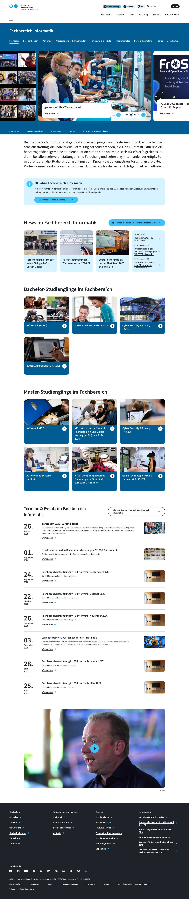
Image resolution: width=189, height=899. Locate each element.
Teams (160, 40)
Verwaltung (14, 838)
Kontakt (106, 884)
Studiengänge (102, 817)
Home (11, 20)
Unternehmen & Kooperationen (95, 131)
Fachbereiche (102, 822)
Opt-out (51, 884)
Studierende (14, 131)
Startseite (14, 40)
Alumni (72, 131)
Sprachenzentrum (61, 822)
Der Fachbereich (30, 40)
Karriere (13, 843)
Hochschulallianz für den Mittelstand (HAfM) (156, 823)
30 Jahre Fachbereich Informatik (54, 199)
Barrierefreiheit (15, 884)
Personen (46, 40)
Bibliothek (57, 817)
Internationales (172, 14)
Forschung (144, 14)
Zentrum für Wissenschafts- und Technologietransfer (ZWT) (154, 851)
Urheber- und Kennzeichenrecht (21, 889)
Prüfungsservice (103, 827)
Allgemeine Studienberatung (109, 833)
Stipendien (101, 848)
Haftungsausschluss (70, 884)
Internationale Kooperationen (153, 837)
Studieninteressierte (35, 131)
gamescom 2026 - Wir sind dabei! (144, 239)
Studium (120, 14)
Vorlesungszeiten (104, 843)
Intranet (130, 6)
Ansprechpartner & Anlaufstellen (71, 40)
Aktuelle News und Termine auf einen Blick (136, 222)
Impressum (90, 884)
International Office (62, 827)
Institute (57, 833)
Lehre (131, 14)
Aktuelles (13, 817)
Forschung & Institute (100, 40)
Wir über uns (15, 827)
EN (142, 6)
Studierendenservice (105, 838)
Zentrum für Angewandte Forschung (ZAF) (156, 843)
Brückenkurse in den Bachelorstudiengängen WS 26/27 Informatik (145, 251)
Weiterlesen (49, 113)
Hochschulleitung (17, 833)
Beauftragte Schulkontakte (151, 817)
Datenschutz (34, 884)
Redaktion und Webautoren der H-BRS (132, 884)
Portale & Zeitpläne (143, 40)
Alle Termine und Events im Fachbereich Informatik (131, 511)
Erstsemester (56, 131)
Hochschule (106, 14)
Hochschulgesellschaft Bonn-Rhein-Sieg (155, 830)
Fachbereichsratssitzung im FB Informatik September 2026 (145, 265)
